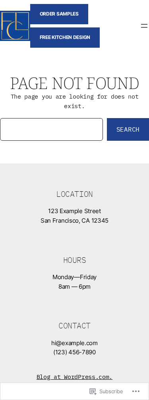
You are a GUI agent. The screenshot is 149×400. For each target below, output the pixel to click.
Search (127, 129)
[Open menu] (144, 26)
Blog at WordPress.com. (74, 377)
